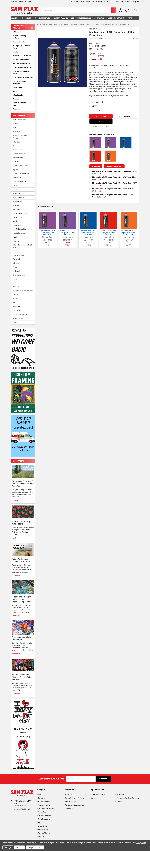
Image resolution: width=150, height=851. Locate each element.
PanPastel (16, 271)
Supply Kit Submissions (81, 18)
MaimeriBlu (17, 307)
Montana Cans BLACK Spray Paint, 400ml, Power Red (111, 189)
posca (15, 185)
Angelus (15, 221)
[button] (23, 753)
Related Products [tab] (45, 207)
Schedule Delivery (44, 819)
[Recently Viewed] (121, 10)
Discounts (26, 18)
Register (136, 2)
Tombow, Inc (17, 259)
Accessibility (42, 826)
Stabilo (15, 237)
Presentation (17, 87)
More (129, 18)
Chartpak (16, 205)
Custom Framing (61, 18)
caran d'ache (17, 177)
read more (16, 500)
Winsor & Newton (18, 150)
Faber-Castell (17, 142)
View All (15, 322)
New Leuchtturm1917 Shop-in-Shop (21, 638)
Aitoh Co (16, 295)
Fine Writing (17, 52)
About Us (14, 18)
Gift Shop (16, 91)
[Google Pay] (100, 121)
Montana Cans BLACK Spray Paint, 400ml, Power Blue (111, 183)
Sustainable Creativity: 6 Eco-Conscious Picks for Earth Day (23, 483)
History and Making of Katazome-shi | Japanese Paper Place (21, 599)
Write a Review (133, 38)
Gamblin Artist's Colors (20, 166)
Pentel (15, 251)
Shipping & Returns (116, 18)
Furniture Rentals (42, 18)
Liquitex (15, 170)
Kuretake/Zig (17, 217)
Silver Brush (17, 209)
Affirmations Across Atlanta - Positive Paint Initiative (22, 677)
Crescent (16, 287)
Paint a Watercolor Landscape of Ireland (21, 560)
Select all (96, 166)
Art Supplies (17, 32)
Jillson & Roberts (18, 255)
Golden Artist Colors (19, 120)
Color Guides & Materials (22, 56)
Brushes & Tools (19, 42)
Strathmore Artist (19, 197)
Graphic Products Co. (20, 314)
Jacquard (16, 162)
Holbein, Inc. (17, 132)
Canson (15, 267)
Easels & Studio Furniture (22, 67)
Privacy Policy (43, 829)
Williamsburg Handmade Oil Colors (22, 246)
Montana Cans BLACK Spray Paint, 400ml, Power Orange (112, 195)
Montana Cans (18, 158)
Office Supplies (18, 95)
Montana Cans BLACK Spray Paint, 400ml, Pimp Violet (111, 171)
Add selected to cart (114, 166)
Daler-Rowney (17, 201)
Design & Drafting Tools (21, 63)
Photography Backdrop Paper (21, 47)
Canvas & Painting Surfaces (19, 37)
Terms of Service (44, 833)
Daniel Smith (17, 193)
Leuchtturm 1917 (19, 154)
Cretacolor (16, 311)
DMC (14, 303)
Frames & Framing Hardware (19, 82)
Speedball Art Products (21, 174)
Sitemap (41, 836)
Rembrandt (17, 189)
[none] (62, 62)
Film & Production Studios (19, 104)
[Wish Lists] (127, 10)
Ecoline (15, 279)
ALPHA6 (15, 283)
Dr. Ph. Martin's (18, 318)
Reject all (19, 847)
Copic (14, 128)
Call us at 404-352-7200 (22, 809)
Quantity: (93, 106)
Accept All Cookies (34, 847)
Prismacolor (17, 225)
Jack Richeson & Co (19, 229)
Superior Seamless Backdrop (23, 291)
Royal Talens (17, 146)
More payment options (101, 126)
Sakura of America (19, 181)
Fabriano (16, 263)
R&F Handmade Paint (20, 213)
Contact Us (99, 18)
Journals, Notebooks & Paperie (21, 72)
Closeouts (16, 99)
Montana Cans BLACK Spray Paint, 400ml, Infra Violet (111, 177)
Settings (7, 847)
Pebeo (15, 299)
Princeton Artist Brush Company (20, 137)
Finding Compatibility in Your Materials (22, 522)
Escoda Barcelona (19, 233)
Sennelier (16, 124)
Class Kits (16, 109)
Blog (39, 822)
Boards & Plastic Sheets (21, 60)
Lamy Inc (16, 241)
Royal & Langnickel (19, 275)
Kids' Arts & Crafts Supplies (23, 77)
